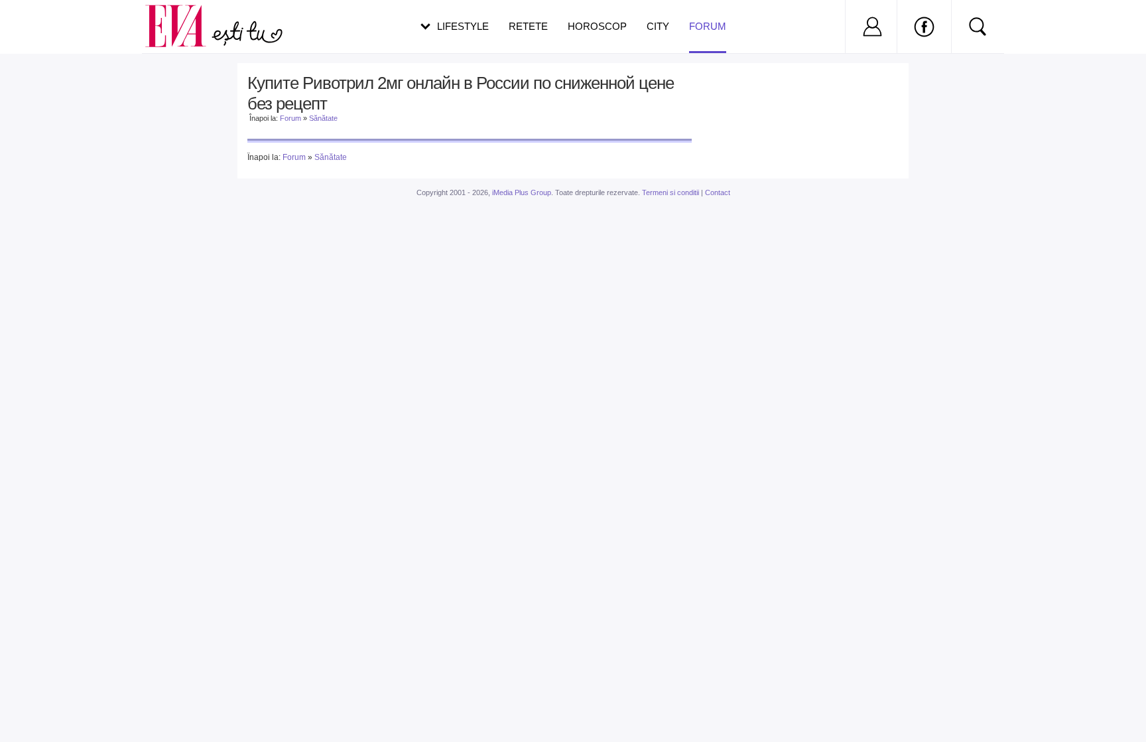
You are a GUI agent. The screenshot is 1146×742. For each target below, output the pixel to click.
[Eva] (183, 16)
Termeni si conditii (670, 192)
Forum (707, 26)
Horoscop (597, 26)
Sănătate (323, 118)
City (658, 26)
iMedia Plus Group (521, 192)
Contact (717, 192)
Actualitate (47, 24)
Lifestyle (463, 26)
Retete (528, 26)
